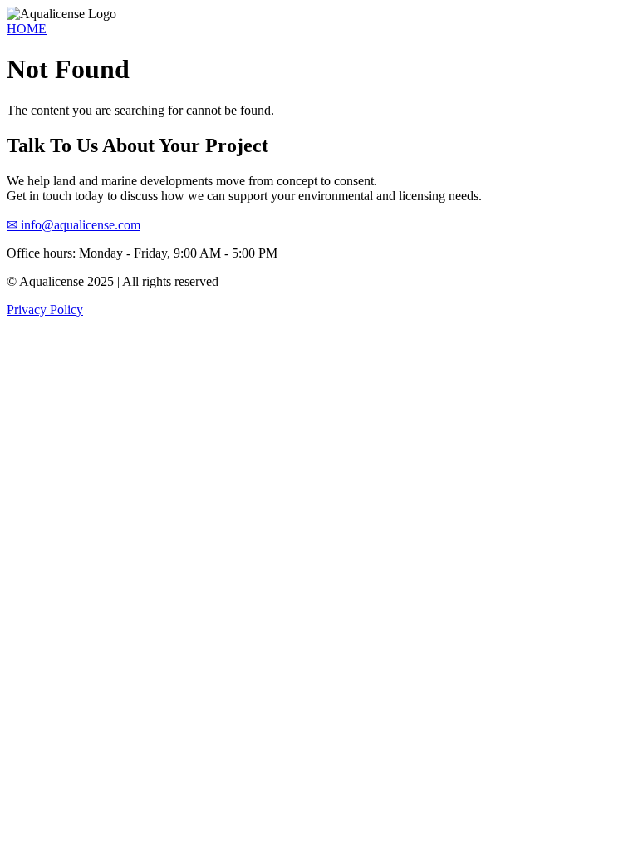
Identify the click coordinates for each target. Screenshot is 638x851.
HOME (27, 29)
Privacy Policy (45, 310)
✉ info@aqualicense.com (73, 225)
